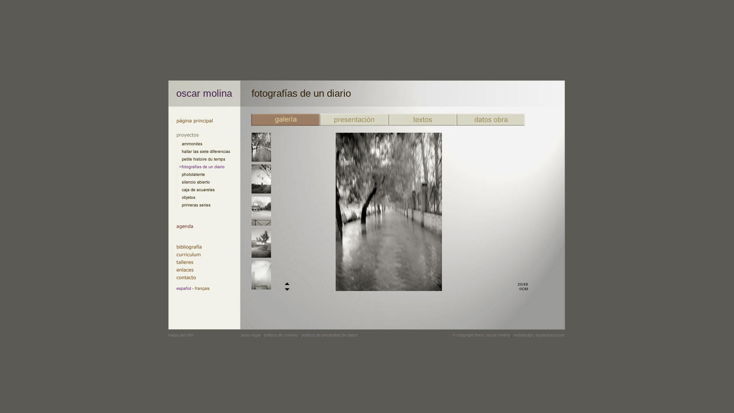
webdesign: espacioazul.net (539, 335)
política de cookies (281, 335)
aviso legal (250, 335)
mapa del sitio (180, 335)
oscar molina (204, 93)
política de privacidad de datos (330, 335)
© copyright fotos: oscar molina (481, 335)
